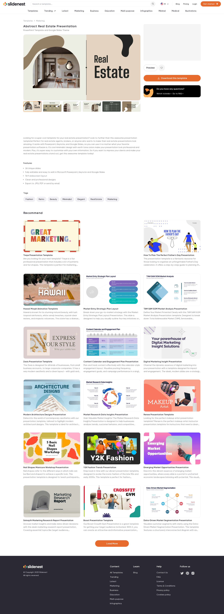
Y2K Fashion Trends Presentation (99, 467)
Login (194, 4)
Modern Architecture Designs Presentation (44, 414)
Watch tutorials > (164, 94)
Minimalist (67, 199)
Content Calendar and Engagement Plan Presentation (110, 361)
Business (94, 11)
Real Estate (96, 199)
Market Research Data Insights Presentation (105, 414)
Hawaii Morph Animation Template (40, 309)
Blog (178, 4)
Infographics (146, 11)
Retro (41, 199)
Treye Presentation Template (38, 255)
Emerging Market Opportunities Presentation (166, 467)
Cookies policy (164, 594)
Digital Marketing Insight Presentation (163, 361)
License (160, 581)
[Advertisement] (82, 136)
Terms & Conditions (166, 586)
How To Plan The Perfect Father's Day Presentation (169, 255)
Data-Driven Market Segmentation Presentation (168, 520)
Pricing (186, 4)
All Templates (116, 572)
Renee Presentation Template (159, 414)
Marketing (79, 11)
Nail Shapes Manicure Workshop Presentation (46, 467)
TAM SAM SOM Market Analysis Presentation (165, 309)
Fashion (29, 199)
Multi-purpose (127, 11)
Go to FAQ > (178, 94)
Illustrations (190, 11)
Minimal (162, 11)
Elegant (81, 199)
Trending (48, 11)
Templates (33, 11)
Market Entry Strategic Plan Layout (100, 309)
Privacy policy (163, 590)
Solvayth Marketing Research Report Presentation (48, 520)
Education (110, 11)
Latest (65, 11)
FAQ (159, 577)
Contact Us (162, 572)
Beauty (53, 199)
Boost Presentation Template (98, 520)
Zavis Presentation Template (37, 361)
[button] (27, 67)
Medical (175, 11)
